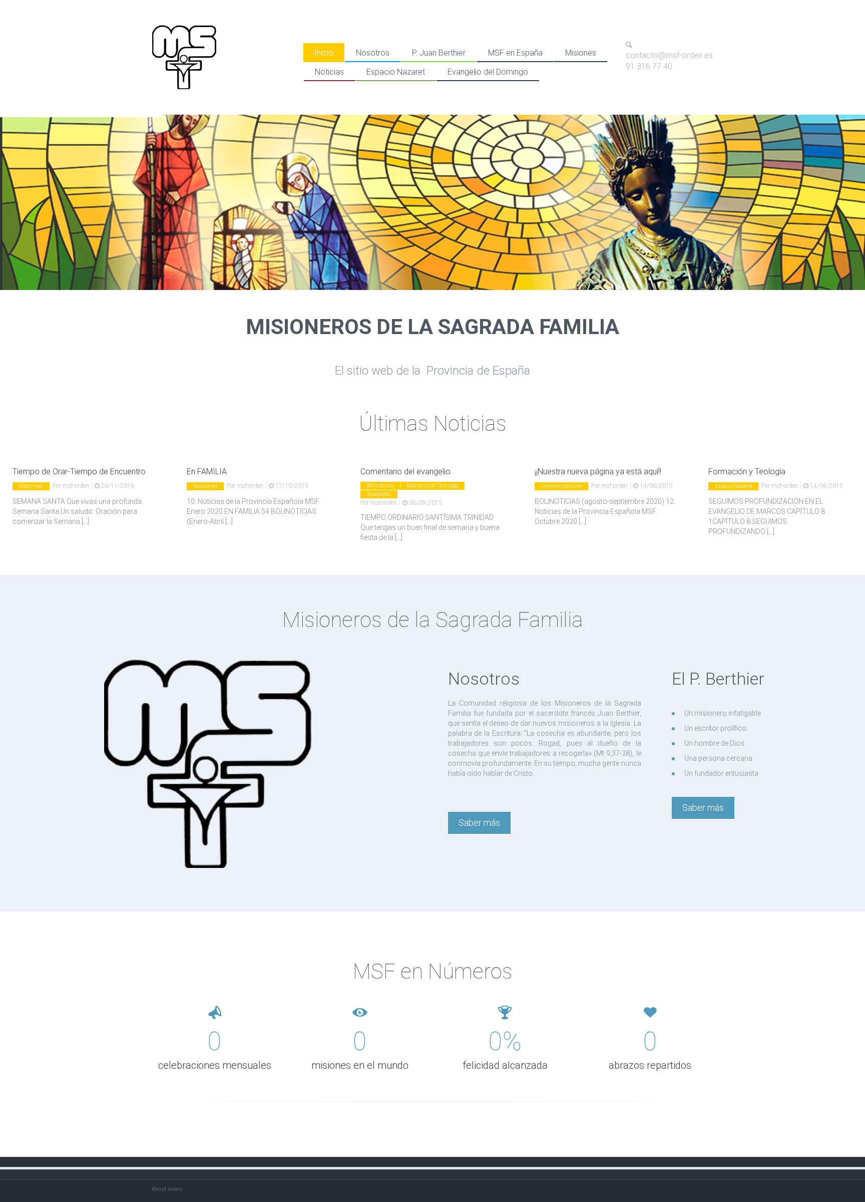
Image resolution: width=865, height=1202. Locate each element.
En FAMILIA (207, 471)
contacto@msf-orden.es (669, 56)
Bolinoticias (380, 485)
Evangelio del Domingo (488, 72)
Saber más (479, 822)
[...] (85, 521)
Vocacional (31, 486)
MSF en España (515, 53)
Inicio (323, 53)
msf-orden (76, 485)
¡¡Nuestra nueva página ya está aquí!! (598, 471)
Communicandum (561, 486)
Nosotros (372, 53)
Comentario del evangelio (405, 471)
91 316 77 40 (649, 66)
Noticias (329, 72)
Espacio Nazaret (395, 72)
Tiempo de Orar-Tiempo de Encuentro (79, 471)
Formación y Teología (746, 471)
